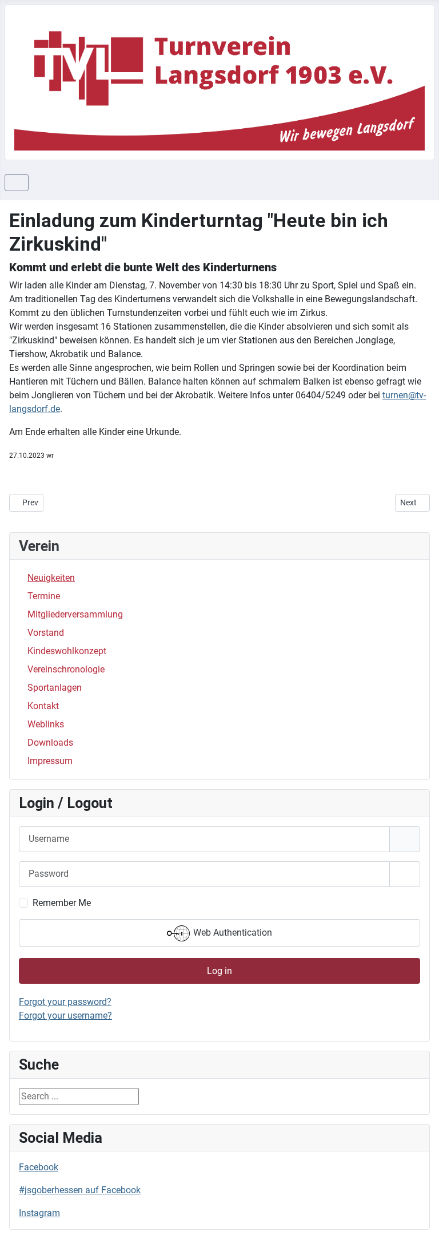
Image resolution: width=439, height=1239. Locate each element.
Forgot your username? (65, 1015)
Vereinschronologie (66, 669)
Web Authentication (231, 932)
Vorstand (45, 632)
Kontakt (43, 705)
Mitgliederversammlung (75, 614)
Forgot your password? (65, 1001)
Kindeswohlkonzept (66, 651)
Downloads (50, 742)
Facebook (38, 1167)
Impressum (50, 760)
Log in (219, 970)
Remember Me (62, 902)
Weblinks (45, 724)
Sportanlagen (54, 687)
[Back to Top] (419, 1218)
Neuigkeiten (51, 577)
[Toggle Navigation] (17, 182)
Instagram (39, 1213)
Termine (43, 596)
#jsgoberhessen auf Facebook (80, 1190)
